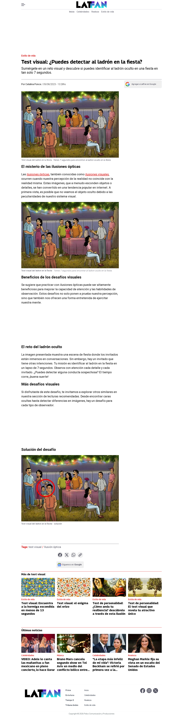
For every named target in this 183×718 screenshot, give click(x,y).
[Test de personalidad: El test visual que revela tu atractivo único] (145, 587)
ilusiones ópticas (38, 174)
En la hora (72, 695)
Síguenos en (72, 564)
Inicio (71, 11)
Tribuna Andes (72, 705)
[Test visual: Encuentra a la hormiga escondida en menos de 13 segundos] (38, 587)
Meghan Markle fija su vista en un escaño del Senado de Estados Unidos (144, 664)
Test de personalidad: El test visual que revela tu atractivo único (143, 608)
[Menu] (24, 5)
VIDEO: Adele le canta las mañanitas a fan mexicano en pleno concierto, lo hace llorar (38, 664)
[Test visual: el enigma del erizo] (74, 587)
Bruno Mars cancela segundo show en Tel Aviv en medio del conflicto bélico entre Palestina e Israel (72, 666)
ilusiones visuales (97, 174)
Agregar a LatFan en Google (140, 84)
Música (60, 655)
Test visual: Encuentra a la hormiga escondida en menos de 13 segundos (37, 608)
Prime (72, 690)
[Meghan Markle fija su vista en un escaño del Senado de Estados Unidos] (145, 643)
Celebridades (83, 11)
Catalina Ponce (33, 84)
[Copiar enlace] (80, 555)
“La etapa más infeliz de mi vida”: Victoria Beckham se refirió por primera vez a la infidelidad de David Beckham (108, 667)
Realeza (95, 11)
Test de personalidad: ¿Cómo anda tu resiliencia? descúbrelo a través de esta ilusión (109, 608)
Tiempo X (72, 700)
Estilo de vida (107, 11)
